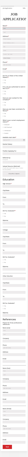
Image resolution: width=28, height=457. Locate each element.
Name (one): (6, 328)
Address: (5, 352)
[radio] (3, 80)
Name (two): (6, 368)
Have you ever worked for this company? (12, 98)
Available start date (9, 137)
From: (4, 197)
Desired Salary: (7, 144)
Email (4, 69)
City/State (6, 190)
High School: (7, 183)
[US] (14, 58)
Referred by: (7, 157)
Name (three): (7, 408)
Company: (6, 338)
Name (4, 25)
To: (4, 204)
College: (5, 230)
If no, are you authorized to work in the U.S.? (14, 87)
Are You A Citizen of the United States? (13, 76)
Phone (5, 62)
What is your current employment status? (14, 121)
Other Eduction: (8, 276)
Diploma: (5, 220)
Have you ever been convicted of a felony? (14, 109)
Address (5, 36)
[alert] (14, 140)
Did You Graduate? (9, 211)
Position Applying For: (10, 151)
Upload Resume (11, 166)
